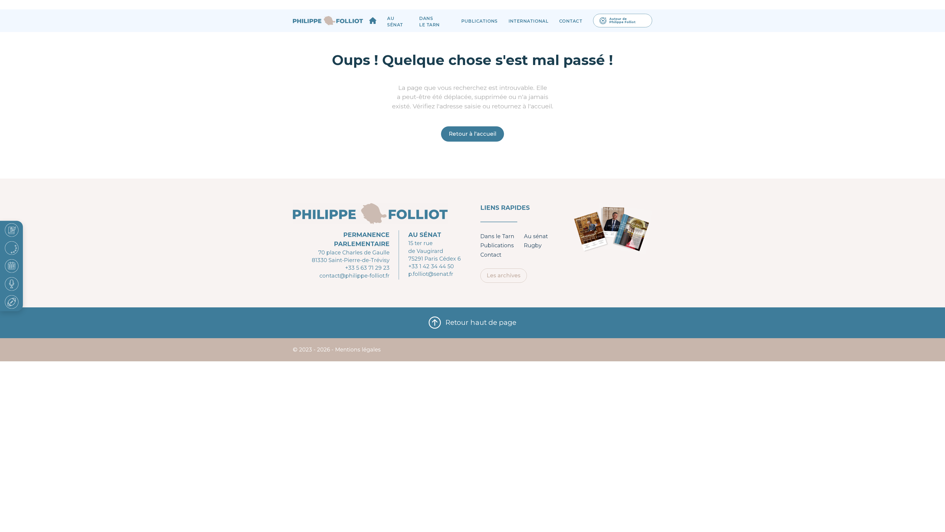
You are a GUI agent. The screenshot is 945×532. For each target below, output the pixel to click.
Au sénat (395, 21)
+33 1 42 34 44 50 (431, 266)
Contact (570, 21)
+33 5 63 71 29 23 (367, 268)
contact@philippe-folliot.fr (354, 275)
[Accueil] (373, 20)
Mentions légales (358, 349)
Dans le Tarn (429, 21)
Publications (479, 21)
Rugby (533, 245)
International (528, 21)
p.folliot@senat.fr (430, 274)
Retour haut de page (480, 322)
